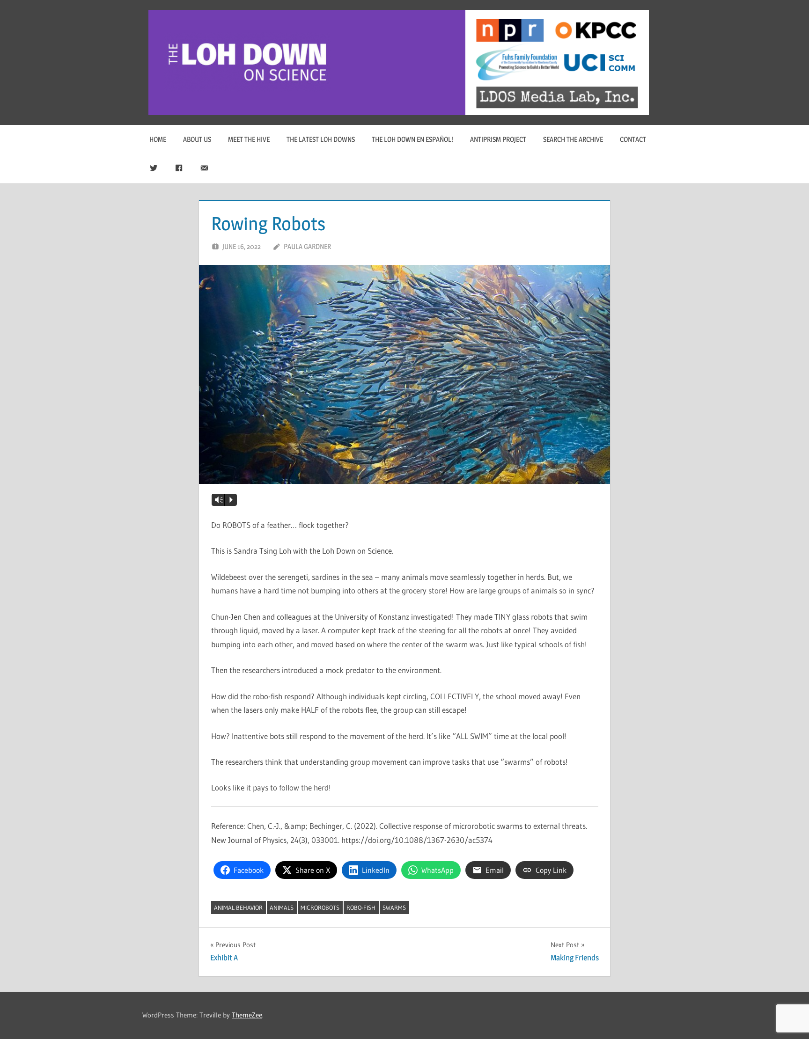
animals (282, 907)
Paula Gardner (307, 246)
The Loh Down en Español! (412, 139)
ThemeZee (247, 1014)
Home (157, 139)
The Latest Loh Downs (321, 139)
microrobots (320, 907)
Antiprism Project (498, 139)
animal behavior (238, 907)
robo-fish (360, 907)
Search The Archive (573, 139)
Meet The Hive (249, 139)
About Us (197, 139)
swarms (394, 907)
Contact (633, 139)
